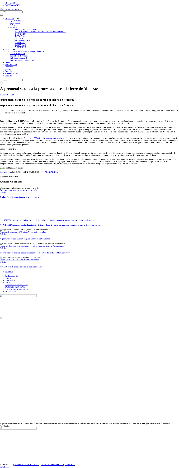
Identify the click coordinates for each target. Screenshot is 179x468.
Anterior (3, 95)
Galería (3, 192)
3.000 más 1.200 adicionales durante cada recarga (43, 138)
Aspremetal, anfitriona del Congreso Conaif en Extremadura (23, 232)
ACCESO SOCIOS (12, 5)
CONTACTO (70, 465)
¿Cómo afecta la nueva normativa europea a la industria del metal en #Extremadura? (32, 246)
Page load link (5, 467)
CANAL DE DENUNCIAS (52, 465)
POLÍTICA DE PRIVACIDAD (26, 465)
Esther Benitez (5, 172)
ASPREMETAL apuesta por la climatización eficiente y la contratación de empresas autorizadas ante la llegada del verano (47, 220)
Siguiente (10, 95)
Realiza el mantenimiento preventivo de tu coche (18, 190)
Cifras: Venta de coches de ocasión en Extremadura (19, 260)
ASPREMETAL (51, 172)
